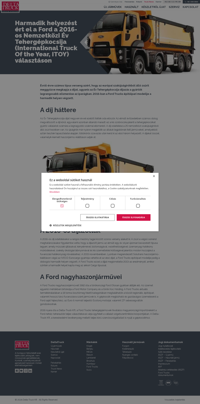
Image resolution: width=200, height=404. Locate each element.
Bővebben (54, 191)
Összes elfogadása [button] (133, 217)
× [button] (154, 176)
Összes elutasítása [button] (97, 217)
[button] (65, 225)
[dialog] (100, 202)
